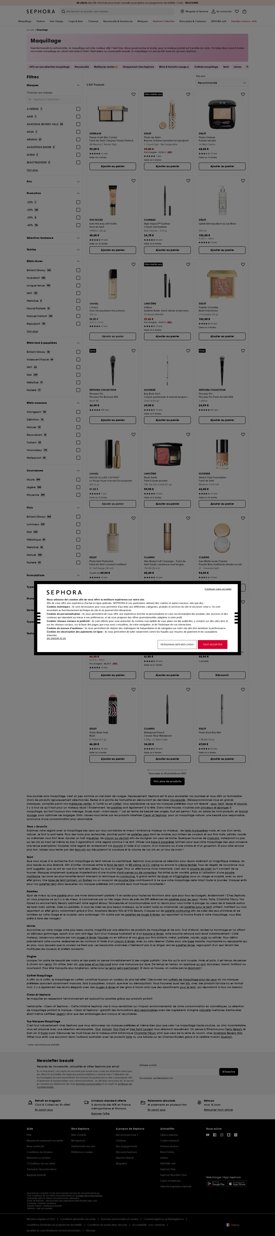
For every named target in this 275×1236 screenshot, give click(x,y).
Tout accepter (212, 644)
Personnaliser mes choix (177, 644)
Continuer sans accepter (218, 589)
